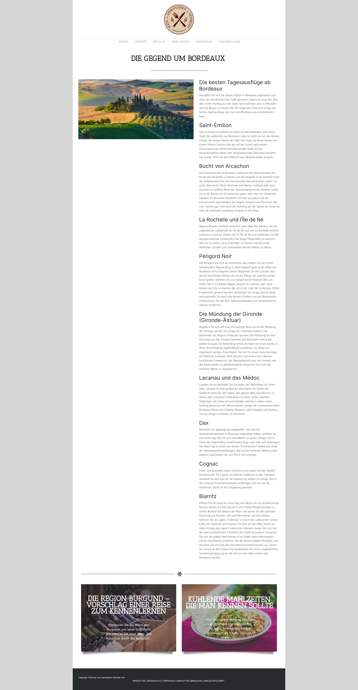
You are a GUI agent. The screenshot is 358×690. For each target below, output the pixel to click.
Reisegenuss (204, 41)
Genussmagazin (229, 41)
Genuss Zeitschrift (214, 681)
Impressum (169, 681)
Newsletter (139, 681)
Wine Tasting (180, 41)
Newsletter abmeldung (189, 681)
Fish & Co (159, 41)
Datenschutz (154, 681)
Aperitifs (140, 41)
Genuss (123, 41)
